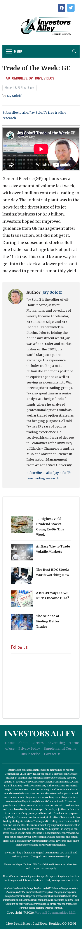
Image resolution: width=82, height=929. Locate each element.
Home (9, 743)
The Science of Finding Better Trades (47, 621)
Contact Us (52, 754)
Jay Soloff (14, 96)
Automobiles (16, 78)
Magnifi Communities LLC (55, 913)
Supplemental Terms (60, 749)
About (23, 743)
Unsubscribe (30, 754)
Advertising (56, 743)
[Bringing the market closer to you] (41, 26)
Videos (49, 78)
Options (35, 78)
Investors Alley (39, 733)
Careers (37, 743)
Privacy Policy (29, 749)
